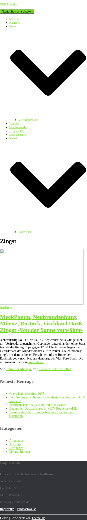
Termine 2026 (16, 131)
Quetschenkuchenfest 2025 (26, 393)
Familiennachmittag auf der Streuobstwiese (37, 405)
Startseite (14, 19)
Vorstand (14, 123)
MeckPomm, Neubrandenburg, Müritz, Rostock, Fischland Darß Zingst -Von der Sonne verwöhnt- (41, 323)
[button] (48, 116)
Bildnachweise (26, 509)
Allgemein (16, 440)
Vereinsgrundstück (29, 120)
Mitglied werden (18, 127)
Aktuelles (14, 22)
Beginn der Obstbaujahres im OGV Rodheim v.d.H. (43, 408)
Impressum (25, 232)
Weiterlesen (36, 362)
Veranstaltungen (19, 451)
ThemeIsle (38, 518)
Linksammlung (17, 134)
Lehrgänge (16, 448)
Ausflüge (6, 307)
